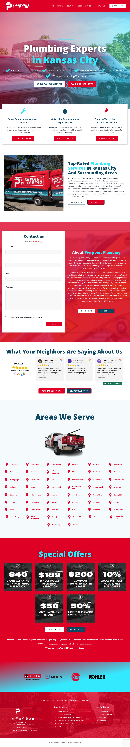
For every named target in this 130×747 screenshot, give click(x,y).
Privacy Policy (37, 242)
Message (9, 287)
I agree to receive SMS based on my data (25, 317)
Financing (88, 6)
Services (60, 6)
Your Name (10, 247)
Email (7, 273)
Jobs (80, 6)
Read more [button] (71, 378)
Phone (8, 260)
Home (51, 6)
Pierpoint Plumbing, (78, 178)
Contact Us (100, 6)
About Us (69, 6)
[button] (122, 369)
